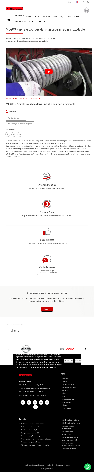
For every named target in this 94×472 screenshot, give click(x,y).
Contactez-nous (17, 118)
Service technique (68, 384)
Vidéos (15, 38)
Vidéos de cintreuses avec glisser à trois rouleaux (38, 38)
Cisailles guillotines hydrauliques (32, 430)
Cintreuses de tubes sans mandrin (32, 424)
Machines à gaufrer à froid (71, 423)
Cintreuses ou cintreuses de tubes (32, 427)
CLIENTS (32, 22)
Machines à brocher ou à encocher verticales (36, 439)
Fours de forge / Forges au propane (33, 436)
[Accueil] (12, 9)
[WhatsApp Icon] (87, 466)
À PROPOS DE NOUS (72, 17)
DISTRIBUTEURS (20, 22)
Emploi (70, 2)
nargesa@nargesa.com (27, 395)
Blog (64, 393)
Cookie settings (51, 367)
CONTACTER (42, 22)
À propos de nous (68, 399)
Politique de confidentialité (34, 465)
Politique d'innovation (62, 465)
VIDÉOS (28, 17)
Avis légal (49, 465)
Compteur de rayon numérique (31, 433)
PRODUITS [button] (18, 15)
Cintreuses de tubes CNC (70, 449)
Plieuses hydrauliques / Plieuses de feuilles (35, 445)
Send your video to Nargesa (21, 124)
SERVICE (37, 17)
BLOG (55, 17)
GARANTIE (46, 17)
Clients (64, 405)
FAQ (62, 17)
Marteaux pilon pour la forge (30, 442)
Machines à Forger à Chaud (71, 420)
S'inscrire (47, 309)
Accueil (9, 18)
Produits (65, 378)
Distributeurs (66, 402)
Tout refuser (68, 360)
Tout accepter (79, 360)
